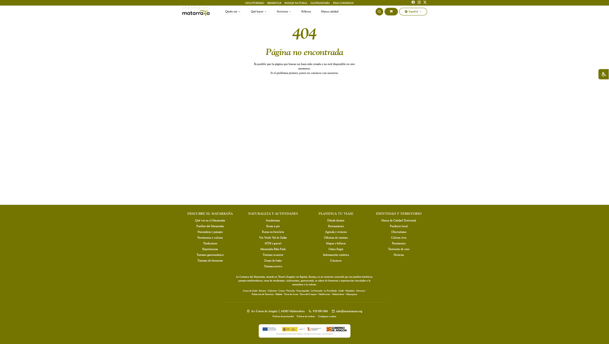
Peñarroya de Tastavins (263, 294)
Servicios (282, 11)
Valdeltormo (324, 294)
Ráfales (279, 294)
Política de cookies (306, 316)
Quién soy (231, 11)
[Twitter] (425, 2)
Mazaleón (350, 290)
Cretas (281, 290)
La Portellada (330, 290)
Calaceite (272, 290)
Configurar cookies (327, 316)
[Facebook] (413, 2)
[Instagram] (419, 2)
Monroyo (360, 290)
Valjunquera (351, 294)
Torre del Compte (308, 294)
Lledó (341, 290)
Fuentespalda (302, 290)
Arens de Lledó (250, 290)
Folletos (306, 11)
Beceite (262, 290)
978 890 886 (320, 311)
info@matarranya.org (349, 311)
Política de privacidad (283, 316)
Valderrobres (338, 294)
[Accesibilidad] (603, 74)
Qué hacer (257, 11)
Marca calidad (329, 11)
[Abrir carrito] (391, 11)
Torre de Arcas (291, 294)
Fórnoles (290, 290)
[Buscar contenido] (379, 11)
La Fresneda (316, 290)
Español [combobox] (413, 12)
